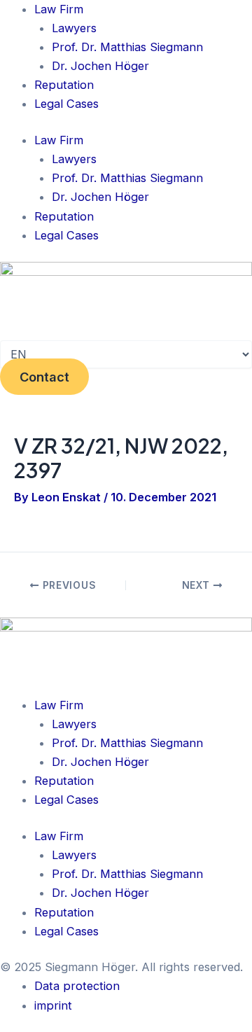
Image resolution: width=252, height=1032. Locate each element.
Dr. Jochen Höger (100, 66)
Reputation (64, 85)
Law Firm (58, 9)
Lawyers (74, 28)
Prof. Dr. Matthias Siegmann (127, 47)
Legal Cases (66, 104)
